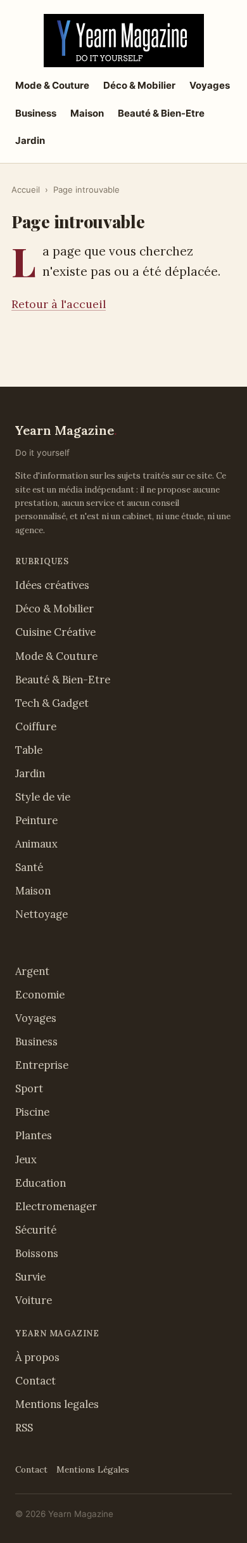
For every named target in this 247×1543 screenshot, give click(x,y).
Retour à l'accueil (58, 304)
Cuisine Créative (55, 632)
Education (40, 1183)
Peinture (36, 820)
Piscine (32, 1112)
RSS (24, 1428)
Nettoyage (41, 914)
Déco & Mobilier (139, 85)
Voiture (33, 1300)
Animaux (36, 844)
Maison (87, 113)
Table (28, 750)
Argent (32, 971)
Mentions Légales (92, 1469)
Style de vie (42, 797)
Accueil (25, 189)
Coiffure (35, 726)
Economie (40, 995)
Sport (29, 1088)
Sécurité (35, 1230)
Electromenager (56, 1206)
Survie (30, 1277)
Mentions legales (57, 1404)
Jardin (30, 140)
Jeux (26, 1159)
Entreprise (41, 1065)
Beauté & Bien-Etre (161, 113)
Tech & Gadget (52, 703)
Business (35, 113)
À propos (37, 1357)
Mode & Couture (52, 85)
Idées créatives (52, 585)
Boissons (36, 1253)
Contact (35, 1381)
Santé (29, 867)
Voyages (209, 85)
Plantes (33, 1135)
